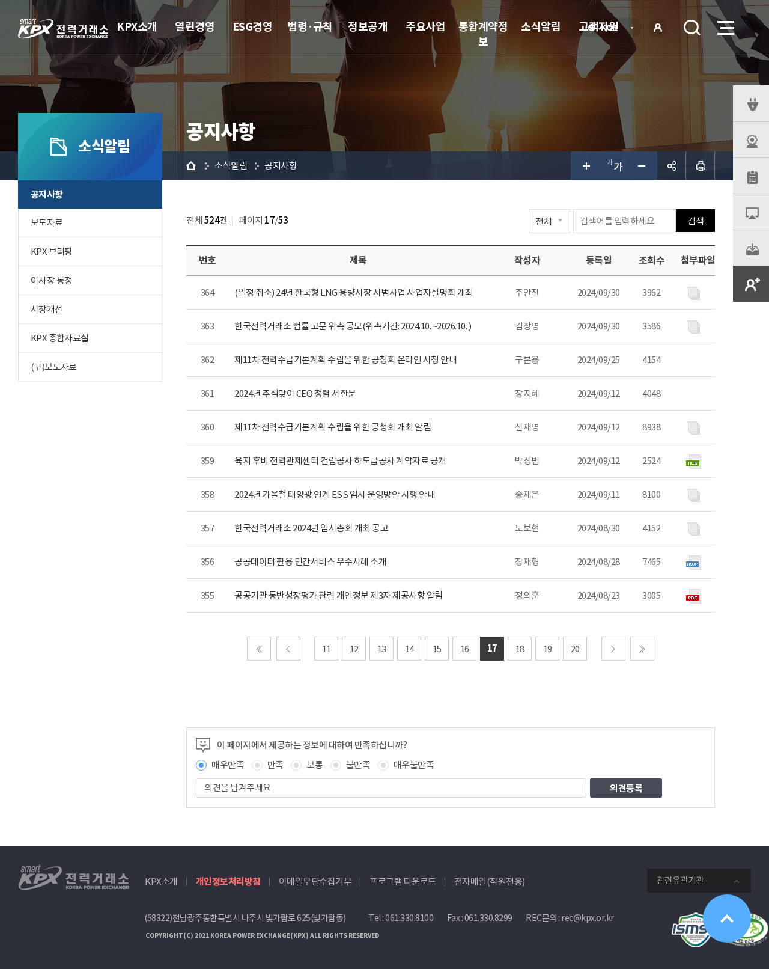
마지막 (642, 649)
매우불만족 (414, 765)
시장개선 (47, 309)
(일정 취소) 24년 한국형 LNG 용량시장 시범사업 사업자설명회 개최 (353, 292)
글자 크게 (585, 165)
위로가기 (727, 918)
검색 (692, 27)
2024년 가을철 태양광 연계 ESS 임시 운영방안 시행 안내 (334, 494)
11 (326, 649)
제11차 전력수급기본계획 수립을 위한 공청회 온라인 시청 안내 (345, 359)
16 (464, 649)
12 (354, 649)
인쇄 (700, 165)
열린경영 (194, 27)
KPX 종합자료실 (60, 338)
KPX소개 (137, 27)
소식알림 (541, 27)
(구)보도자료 (54, 367)
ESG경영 (253, 27)
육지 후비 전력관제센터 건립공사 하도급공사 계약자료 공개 (340, 460)
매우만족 (227, 765)
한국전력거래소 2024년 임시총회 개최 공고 (311, 528)
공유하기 (671, 165)
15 (437, 649)
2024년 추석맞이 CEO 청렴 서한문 (295, 393)
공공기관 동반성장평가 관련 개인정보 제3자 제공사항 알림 (338, 595)
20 (575, 649)
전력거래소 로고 (63, 28)
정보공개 (368, 27)
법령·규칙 (310, 27)
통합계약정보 (483, 34)
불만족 (358, 765)
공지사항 (47, 194)
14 (409, 649)
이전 (288, 649)
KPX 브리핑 (52, 251)
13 (381, 649)
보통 (314, 765)
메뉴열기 (724, 27)
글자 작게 (642, 165)
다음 (613, 649)
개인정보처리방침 (228, 881)
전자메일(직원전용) (489, 881)
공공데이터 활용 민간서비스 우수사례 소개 (310, 561)
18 (519, 649)
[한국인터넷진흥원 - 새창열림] (696, 919)
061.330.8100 (409, 917)
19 (547, 649)
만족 (275, 765)
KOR (612, 29)
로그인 (657, 27)
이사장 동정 (51, 280)
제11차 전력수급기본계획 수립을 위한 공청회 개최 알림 (332, 427)
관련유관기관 (680, 880)
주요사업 (425, 27)
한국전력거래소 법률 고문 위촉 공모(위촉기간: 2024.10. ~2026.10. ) (352, 326)
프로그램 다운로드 (402, 881)
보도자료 (47, 222)
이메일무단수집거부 (315, 881)
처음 (259, 649)
